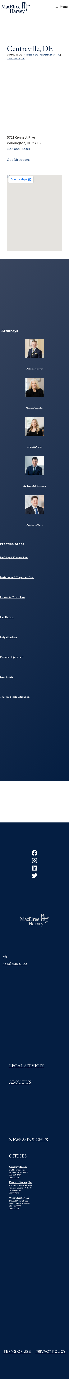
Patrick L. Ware (34, 524)
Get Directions (18, 160)
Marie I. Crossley (34, 407)
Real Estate (6, 676)
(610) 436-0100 (15, 964)
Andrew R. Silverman (34, 485)
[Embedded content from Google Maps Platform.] (34, 213)
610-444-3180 (15, 1190)
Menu (64, 6)
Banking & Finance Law (14, 557)
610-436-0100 (15, 1206)
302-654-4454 (18, 149)
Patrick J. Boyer (34, 368)
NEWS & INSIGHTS (28, 1140)
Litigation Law (8, 637)
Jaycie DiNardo (34, 446)
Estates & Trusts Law (12, 597)
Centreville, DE (18, 1166)
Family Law (7, 617)
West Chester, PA (16, 58)
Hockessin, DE (31, 54)
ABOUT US (20, 1082)
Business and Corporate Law (17, 577)
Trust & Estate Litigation (15, 696)
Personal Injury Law (12, 657)
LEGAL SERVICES (26, 1066)
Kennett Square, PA (50, 54)
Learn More (14, 1177)
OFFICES (18, 1156)
